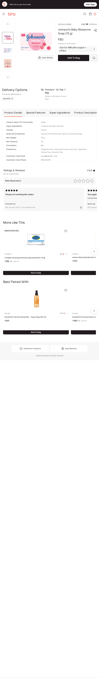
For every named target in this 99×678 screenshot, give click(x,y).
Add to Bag (36, 273)
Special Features (35, 112)
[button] (95, 30)
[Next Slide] (94, 251)
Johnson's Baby (64, 24)
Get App (90, 4)
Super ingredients (60, 112)
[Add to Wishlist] (66, 231)
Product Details (13, 112)
